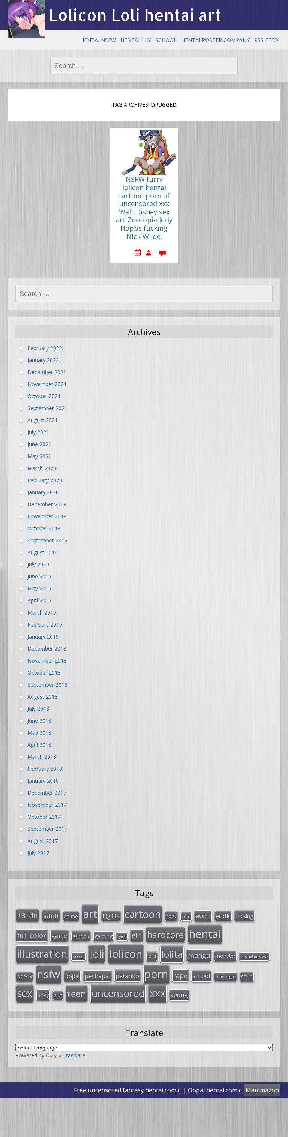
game (59, 936)
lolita (172, 954)
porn (156, 974)
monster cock (254, 956)
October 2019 (44, 528)
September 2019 (47, 540)
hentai (205, 933)
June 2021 (39, 444)
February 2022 (44, 348)
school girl (225, 976)
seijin (247, 976)
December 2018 (46, 648)
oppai (72, 976)
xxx (157, 993)
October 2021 (44, 396)
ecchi (203, 915)
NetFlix (24, 976)
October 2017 (44, 816)
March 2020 (41, 468)
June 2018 (39, 720)
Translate (74, 1055)
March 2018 (41, 756)
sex (24, 993)
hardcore (165, 935)
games (80, 935)
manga (199, 955)
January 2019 (43, 636)
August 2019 (42, 552)
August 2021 (42, 420)
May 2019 (39, 588)
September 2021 (47, 408)
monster (225, 955)
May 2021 (39, 456)
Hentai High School (148, 40)
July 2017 (38, 852)
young (179, 995)
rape (180, 975)
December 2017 (46, 792)
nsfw (48, 974)
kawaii (78, 956)
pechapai (97, 976)
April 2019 (39, 600)
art (90, 913)
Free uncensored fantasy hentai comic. (128, 1090)
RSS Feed (266, 40)
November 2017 (47, 804)
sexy (43, 994)
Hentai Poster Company (215, 40)
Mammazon (262, 1090)
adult (51, 915)
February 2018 (44, 768)
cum (186, 916)
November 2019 (47, 516)
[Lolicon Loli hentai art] (26, 19)
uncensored (118, 993)
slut (58, 995)
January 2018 (43, 780)
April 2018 (39, 744)
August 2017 (42, 840)
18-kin (27, 915)
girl (137, 935)
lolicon (125, 953)
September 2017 (47, 828)
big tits (111, 916)
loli (97, 954)
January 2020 (43, 492)
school (201, 976)
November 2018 (47, 660)
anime (71, 916)
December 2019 (46, 504)
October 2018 (44, 672)
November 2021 (47, 384)
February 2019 (44, 624)
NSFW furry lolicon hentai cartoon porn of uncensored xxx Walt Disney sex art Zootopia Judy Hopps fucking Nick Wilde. (144, 207)
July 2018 (38, 708)
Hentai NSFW (98, 40)
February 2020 (44, 480)
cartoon (142, 914)
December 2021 (46, 372)
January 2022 (43, 360)
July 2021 (38, 432)
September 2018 (47, 684)
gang (122, 936)
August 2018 (42, 696)
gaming (103, 936)
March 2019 (41, 612)
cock (171, 916)
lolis (151, 956)
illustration (42, 954)
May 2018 (39, 732)
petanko (127, 975)
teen (76, 993)
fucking (245, 916)
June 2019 (39, 576)
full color (31, 935)
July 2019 (38, 564)
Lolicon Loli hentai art (135, 15)
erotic (223, 916)
